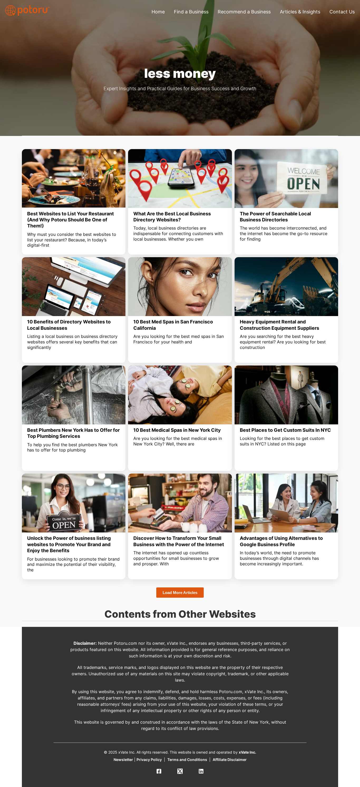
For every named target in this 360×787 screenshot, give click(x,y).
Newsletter (123, 759)
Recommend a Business (244, 11)
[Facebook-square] (159, 771)
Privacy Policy (149, 759)
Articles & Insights (300, 11)
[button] (180, 592)
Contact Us (342, 11)
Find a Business (191, 11)
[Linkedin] (201, 771)
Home (158, 11)
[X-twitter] (180, 771)
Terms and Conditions (187, 759)
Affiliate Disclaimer (230, 759)
